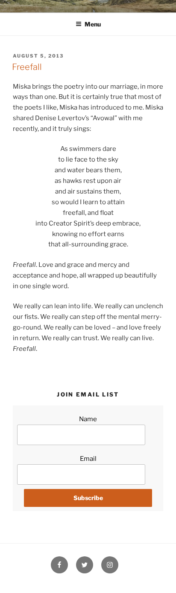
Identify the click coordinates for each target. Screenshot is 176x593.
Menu (93, 24)
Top (166, 581)
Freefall (27, 67)
